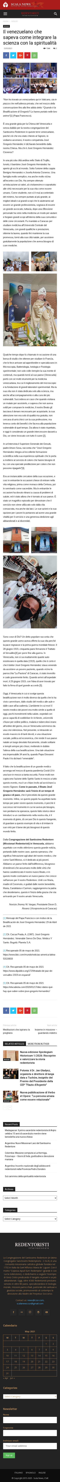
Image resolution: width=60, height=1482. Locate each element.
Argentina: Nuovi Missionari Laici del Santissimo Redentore (28, 1145)
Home (5, 21)
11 (15, 1355)
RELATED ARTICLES (14, 1044)
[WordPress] (38, 1312)
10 (7, 1355)
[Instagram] (30, 1312)
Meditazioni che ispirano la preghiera (16, 1031)
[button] (55, 14)
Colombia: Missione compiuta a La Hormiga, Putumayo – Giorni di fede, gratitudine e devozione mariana (29, 1156)
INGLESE (42, 1472)
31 (7, 1373)
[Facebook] (13, 1312)
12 (23, 1355)
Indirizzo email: (11, 1440)
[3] (4, 950)
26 (23, 1367)
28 (39, 1367)
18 (15, 1361)
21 (39, 1361)
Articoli (14, 21)
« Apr (5, 1378)
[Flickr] (22, 1312)
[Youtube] (47, 1312)
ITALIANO (18, 1472)
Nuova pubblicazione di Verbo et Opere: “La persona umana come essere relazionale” (37, 1096)
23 (53, 1361)
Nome (6, 1414)
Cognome (8, 1427)
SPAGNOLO (31, 1472)
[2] (4, 934)
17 (7, 1361)
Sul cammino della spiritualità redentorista (25, 1176)
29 (46, 1367)
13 (32, 1355)
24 (7, 1367)
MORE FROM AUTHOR (38, 1044)
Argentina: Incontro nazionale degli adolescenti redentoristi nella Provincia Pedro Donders (27, 1167)
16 (53, 1355)
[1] (4, 918)
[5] (4, 983)
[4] (4, 966)
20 (32, 1361)
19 (23, 1361)
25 (15, 1367)
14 (39, 1355)
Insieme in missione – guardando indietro (46, 1031)
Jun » (12, 1378)
